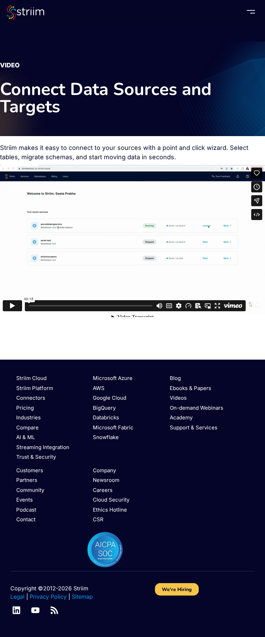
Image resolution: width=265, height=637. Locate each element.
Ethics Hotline (110, 509)
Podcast (26, 509)
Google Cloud (109, 397)
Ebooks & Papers (190, 388)
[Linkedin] (16, 610)
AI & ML (25, 437)
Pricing (25, 408)
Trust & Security (36, 457)
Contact (26, 519)
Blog (175, 378)
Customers (29, 470)
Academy (181, 417)
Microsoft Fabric (113, 427)
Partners (26, 480)
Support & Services (193, 427)
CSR (98, 519)
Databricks (106, 417)
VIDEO (10, 65)
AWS (99, 388)
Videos (178, 397)
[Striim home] (25, 12)
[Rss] (54, 610)
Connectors (30, 397)
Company (104, 470)
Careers (102, 490)
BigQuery (104, 408)
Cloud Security (111, 499)
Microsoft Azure (112, 378)
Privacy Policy (48, 596)
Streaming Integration (42, 447)
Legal (17, 596)
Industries (28, 417)
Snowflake (106, 437)
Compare (27, 427)
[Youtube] (35, 610)
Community (30, 490)
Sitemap (82, 596)
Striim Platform (34, 388)
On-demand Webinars (196, 408)
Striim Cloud (31, 378)
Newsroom (106, 480)
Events (24, 499)
